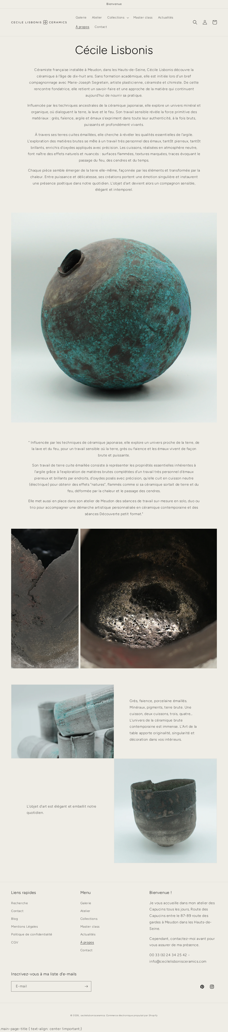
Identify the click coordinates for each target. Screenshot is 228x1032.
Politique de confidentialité (31, 934)
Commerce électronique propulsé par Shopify (132, 1015)
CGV (14, 942)
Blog (14, 919)
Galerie (85, 903)
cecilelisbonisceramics (93, 1015)
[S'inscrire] (86, 986)
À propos (87, 942)
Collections (89, 919)
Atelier (85, 911)
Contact (17, 911)
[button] (118, 17)
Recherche (19, 903)
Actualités (88, 934)
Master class (90, 926)
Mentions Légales (24, 926)
